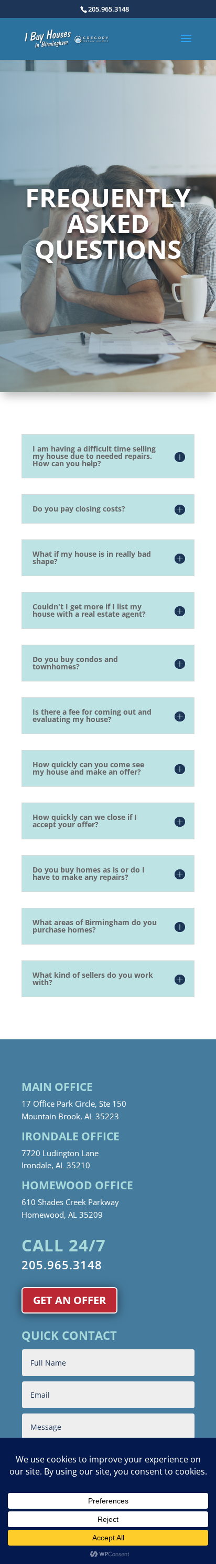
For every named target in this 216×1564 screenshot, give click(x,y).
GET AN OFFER (69, 1300)
